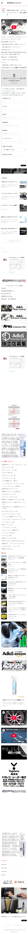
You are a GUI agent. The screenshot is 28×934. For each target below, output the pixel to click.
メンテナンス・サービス (16, 543)
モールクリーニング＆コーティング (11, 514)
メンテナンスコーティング (9, 527)
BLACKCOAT (6, 464)
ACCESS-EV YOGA (14, 241)
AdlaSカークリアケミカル (9, 538)
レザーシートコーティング (9, 470)
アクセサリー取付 (7, 472)
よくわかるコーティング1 (8, 494)
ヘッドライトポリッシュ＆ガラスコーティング (13, 519)
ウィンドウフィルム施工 (8, 532)
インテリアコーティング (8, 478)
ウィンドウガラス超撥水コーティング (11, 516)
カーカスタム (6, 546)
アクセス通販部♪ (6, 480)
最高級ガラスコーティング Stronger (11, 491)
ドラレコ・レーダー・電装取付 (10, 530)
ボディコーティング (7, 467)
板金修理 (5, 543)
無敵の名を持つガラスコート (9, 488)
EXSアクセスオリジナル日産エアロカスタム (13, 540)
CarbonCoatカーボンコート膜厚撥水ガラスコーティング (14, 507)
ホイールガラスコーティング (9, 511)
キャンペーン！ (18, 483)
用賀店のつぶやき (7, 549)
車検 (15, 480)
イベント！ (15, 546)
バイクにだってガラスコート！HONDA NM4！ (11, 193)
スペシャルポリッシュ (8, 522)
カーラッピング (6, 535)
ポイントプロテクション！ (19, 464)
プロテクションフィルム (8, 475)
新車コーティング (7, 524)
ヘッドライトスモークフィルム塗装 (11, 486)
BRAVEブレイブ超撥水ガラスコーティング (13, 499)
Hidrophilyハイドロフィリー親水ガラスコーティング (14, 503)
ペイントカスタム (7, 483)
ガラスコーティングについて (9, 497)
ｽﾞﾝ (2, 208)
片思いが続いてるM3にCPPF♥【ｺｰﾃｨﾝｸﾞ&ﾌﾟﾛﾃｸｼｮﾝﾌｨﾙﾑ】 (14, 228)
